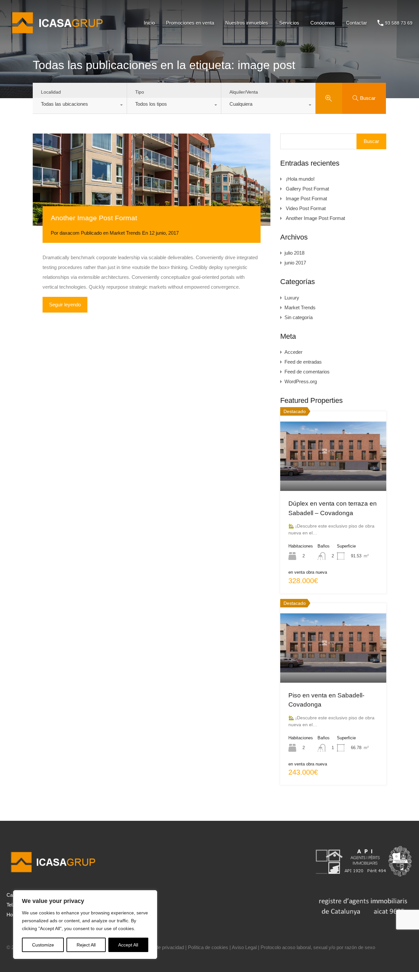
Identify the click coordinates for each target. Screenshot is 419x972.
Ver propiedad (333, 474)
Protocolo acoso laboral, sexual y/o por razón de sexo (318, 947)
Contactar (356, 23)
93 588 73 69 (398, 23)
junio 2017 (295, 262)
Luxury (291, 297)
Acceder (293, 352)
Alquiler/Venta (243, 92)
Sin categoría (298, 317)
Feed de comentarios (307, 371)
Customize (43, 944)
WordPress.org (300, 381)
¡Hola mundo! (300, 179)
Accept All (128, 944)
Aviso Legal (244, 947)
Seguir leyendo (65, 304)
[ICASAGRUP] (60, 36)
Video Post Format (306, 208)
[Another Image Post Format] (151, 180)
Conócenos (322, 23)
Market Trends (125, 233)
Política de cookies (208, 947)
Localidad (51, 92)
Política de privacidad (161, 947)
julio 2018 (294, 253)
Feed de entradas (303, 362)
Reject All (86, 944)
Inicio (149, 23)
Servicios (289, 23)
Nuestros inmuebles (246, 23)
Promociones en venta (190, 23)
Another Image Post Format (94, 218)
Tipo (139, 92)
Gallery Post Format (307, 188)
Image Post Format (306, 198)
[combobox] (80, 106)
